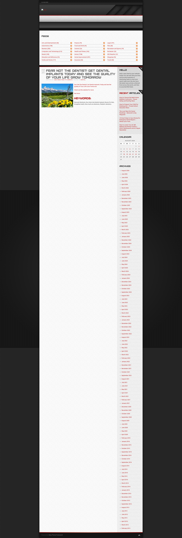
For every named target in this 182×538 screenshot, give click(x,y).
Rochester (111, 51)
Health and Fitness (81, 51)
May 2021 (124, 389)
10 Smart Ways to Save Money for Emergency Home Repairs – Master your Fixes (129, 119)
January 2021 (126, 403)
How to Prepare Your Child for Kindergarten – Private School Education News (128, 106)
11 (124, 151)
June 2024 (125, 261)
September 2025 (127, 208)
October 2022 (126, 330)
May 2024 (124, 264)
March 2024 (125, 271)
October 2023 (126, 288)
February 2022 (126, 358)
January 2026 (126, 195)
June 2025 (125, 219)
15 (136, 151)
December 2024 (126, 240)
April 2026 (125, 184)
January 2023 (126, 320)
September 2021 (127, 375)
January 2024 (126, 278)
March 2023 (125, 313)
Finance (78, 43)
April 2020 (125, 434)
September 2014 (127, 462)
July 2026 (124, 174)
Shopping (111, 57)
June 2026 (125, 177)
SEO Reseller (112, 54)
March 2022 (125, 354)
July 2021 (124, 382)
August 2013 (125, 507)
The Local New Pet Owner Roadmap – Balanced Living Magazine (127, 113)
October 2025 (126, 205)
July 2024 (124, 257)
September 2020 (127, 417)
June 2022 (125, 344)
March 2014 (125, 483)
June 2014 (125, 472)
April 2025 (125, 226)
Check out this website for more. (84, 90)
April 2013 (125, 521)
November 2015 (126, 445)
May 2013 (124, 518)
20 (130, 154)
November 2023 (126, 285)
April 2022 (125, 351)
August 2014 (125, 465)
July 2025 (124, 215)
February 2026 (126, 191)
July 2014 (124, 469)
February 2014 (126, 486)
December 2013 (126, 493)
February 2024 (126, 274)
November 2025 (126, 201)
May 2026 (124, 181)
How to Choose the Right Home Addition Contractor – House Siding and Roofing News (129, 99)
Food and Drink (80, 45)
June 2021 (125, 386)
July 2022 (124, 340)
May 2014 (124, 476)
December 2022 (126, 323)
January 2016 (126, 441)
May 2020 (124, 431)
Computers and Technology (52, 51)
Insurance (78, 60)
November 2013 (126, 497)
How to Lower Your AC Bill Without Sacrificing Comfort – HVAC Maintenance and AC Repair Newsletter (129, 127)
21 (133, 154)
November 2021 (126, 368)
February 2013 (126, 528)
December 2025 (126, 198)
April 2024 (125, 267)
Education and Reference (51, 57)
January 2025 (126, 236)
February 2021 (126, 399)
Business (46, 48)
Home (78, 54)
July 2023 (124, 299)
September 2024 (127, 250)
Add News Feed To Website (63, 79)
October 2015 (126, 448)
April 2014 (125, 479)
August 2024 (125, 254)
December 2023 (126, 281)
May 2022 (124, 347)
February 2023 (126, 316)
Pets (110, 45)
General (78, 48)
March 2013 (125, 524)
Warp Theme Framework (56, 535)
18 (124, 154)
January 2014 (126, 490)
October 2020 (126, 413)
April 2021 (125, 393)
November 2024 (126, 243)
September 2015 (127, 452)
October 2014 (126, 458)
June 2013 (125, 514)
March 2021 (125, 396)
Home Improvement (82, 57)
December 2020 (126, 406)
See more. (77, 93)
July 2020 (124, 424)
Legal (110, 43)
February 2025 (126, 233)
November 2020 (126, 410)
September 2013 (127, 504)
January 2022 (126, 361)
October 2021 (126, 372)
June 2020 (125, 427)
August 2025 (125, 212)
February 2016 (126, 438)
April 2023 (125, 309)
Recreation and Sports (115, 48)
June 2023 (125, 302)
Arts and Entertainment (50, 43)
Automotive (47, 45)
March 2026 (125, 188)
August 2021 (125, 379)
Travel (110, 60)
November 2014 (126, 455)
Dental (45, 54)
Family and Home (49, 60)
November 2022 (126, 327)
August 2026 (125, 170)
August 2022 (125, 337)
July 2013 (124, 511)
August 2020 (125, 420)
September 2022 (127, 333)
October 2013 (126, 500)
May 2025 (124, 222)
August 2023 (125, 295)
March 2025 (125, 229)
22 (136, 154)
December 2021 (126, 365)
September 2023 (127, 292)
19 (127, 154)
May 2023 (124, 306)
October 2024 (126, 247)
